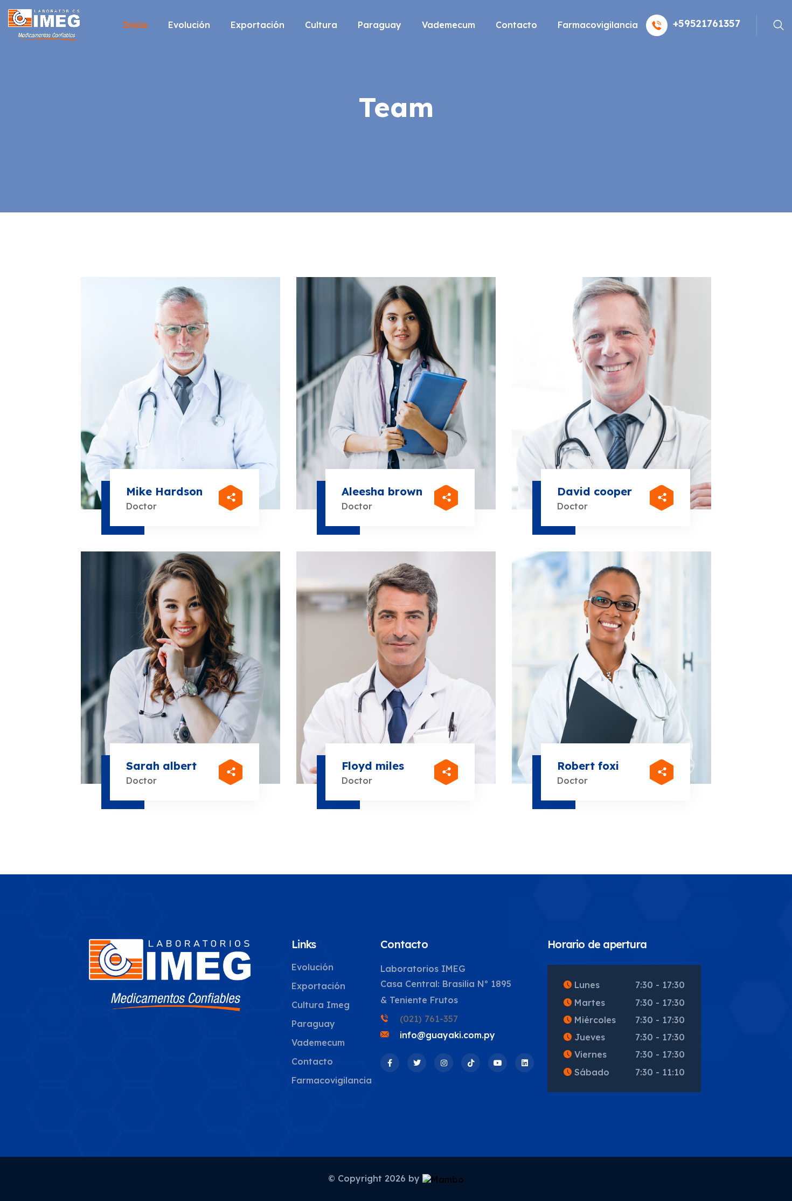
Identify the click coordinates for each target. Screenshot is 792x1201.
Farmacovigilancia (598, 24)
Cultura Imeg (320, 1004)
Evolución (189, 24)
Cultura (321, 24)
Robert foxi (588, 765)
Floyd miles (373, 765)
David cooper (594, 491)
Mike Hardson (164, 491)
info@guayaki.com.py (447, 1035)
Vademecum (448, 24)
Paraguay (379, 24)
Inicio (135, 24)
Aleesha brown (382, 491)
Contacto (516, 24)
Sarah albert (161, 765)
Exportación (257, 24)
